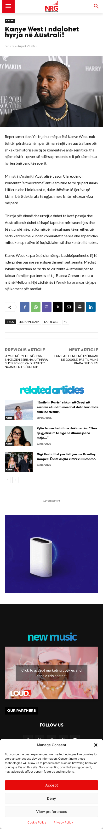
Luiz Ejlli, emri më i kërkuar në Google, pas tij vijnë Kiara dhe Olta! (76, 359)
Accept (51, 785)
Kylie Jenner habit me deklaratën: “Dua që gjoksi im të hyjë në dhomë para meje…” (67, 433)
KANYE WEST (51, 322)
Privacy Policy (63, 822)
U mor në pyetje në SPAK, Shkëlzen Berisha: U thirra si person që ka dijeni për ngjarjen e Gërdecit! (26, 361)
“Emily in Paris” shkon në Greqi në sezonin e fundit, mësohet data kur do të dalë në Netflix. (67, 407)
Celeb (10, 20)
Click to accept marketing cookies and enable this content (51, 673)
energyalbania (29, 322)
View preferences (51, 811)
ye (65, 322)
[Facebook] (24, 307)
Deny (51, 798)
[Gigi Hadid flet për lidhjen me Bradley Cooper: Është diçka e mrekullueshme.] (19, 462)
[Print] (80, 307)
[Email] (69, 307)
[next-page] (15, 480)
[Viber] (47, 307)
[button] (95, 745)
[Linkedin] (91, 307)
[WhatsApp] (35, 307)
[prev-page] (8, 480)
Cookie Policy (37, 822)
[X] (58, 307)
